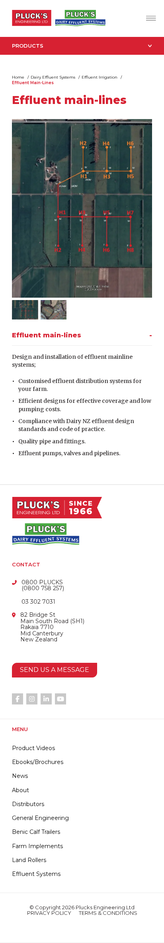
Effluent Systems (36, 874)
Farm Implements (37, 846)
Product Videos (33, 748)
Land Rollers (29, 860)
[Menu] (151, 18)
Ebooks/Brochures (37, 762)
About (20, 790)
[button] (82, 338)
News (20, 775)
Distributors (28, 804)
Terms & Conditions (108, 913)
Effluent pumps (39, 453)
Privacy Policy (49, 913)
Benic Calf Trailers (36, 831)
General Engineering (40, 818)
